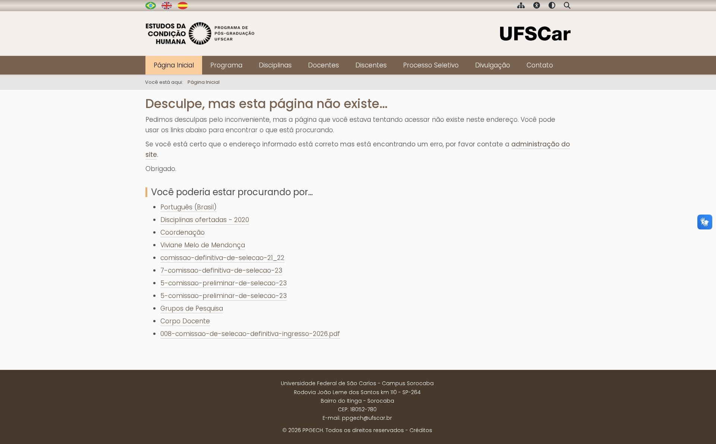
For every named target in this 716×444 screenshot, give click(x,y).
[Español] (183, 5)
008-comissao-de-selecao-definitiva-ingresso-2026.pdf (250, 333)
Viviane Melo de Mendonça (202, 245)
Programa (226, 65)
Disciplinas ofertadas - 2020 (204, 219)
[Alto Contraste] (552, 6)
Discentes (371, 65)
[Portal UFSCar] (535, 32)
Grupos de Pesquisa (191, 308)
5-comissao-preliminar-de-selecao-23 (223, 283)
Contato (540, 65)
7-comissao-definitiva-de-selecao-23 (221, 270)
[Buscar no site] (567, 6)
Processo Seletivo (431, 65)
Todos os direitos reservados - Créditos (379, 430)
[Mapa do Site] (521, 6)
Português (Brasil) (188, 207)
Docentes (323, 65)
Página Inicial (174, 65)
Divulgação (492, 65)
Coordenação (182, 232)
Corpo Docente (185, 321)
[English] (166, 5)
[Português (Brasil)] (200, 34)
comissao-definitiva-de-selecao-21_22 (222, 257)
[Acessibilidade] (536, 6)
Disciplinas (275, 65)
